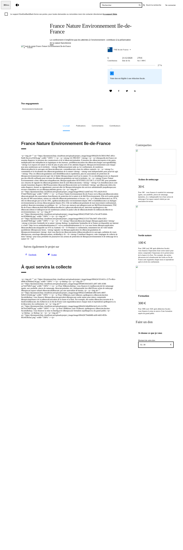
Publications (81, 126)
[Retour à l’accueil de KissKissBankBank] (15, 5)
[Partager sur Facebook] (119, 91)
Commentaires (97, 126)
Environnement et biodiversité (32, 109)
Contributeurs (115, 126)
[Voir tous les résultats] (140, 5)
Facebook (32, 255)
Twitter (54, 255)
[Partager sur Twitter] (127, 91)
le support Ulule (110, 14)
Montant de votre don (146, 340)
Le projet (66, 126)
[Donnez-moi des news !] (111, 91)
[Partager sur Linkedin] (135, 91)
